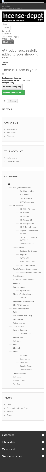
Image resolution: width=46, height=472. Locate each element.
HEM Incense (18, 206)
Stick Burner (24, 362)
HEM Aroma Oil (26, 220)
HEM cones (24, 213)
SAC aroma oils (26, 198)
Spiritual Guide (25, 291)
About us (9, 412)
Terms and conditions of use (17, 408)
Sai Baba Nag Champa (28, 251)
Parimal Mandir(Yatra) (21, 309)
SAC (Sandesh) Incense (22, 188)
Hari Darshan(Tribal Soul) (22, 316)
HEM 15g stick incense (28, 227)
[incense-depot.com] (23, 16)
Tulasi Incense (18, 276)
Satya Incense (18, 247)
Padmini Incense (19, 287)
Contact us (6, 6)
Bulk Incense (18, 319)
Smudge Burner (26, 366)
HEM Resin (24, 216)
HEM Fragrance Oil (27, 224)
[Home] (9, 184)
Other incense (18, 327)
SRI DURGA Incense (21, 305)
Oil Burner (24, 355)
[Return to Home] (4, 101)
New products (11, 129)
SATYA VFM (25, 258)
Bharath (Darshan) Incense (23, 294)
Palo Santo (17, 341)
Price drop (10, 136)
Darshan (23, 298)
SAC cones (24, 195)
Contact (9, 415)
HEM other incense (27, 244)
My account (8, 449)
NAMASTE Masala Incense (23, 280)
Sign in (4, 4)
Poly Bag (16, 384)
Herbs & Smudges (20, 330)
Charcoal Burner (26, 370)
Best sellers (11, 133)
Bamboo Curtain (19, 380)
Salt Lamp (17, 377)
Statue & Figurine (19, 373)
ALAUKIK (16, 283)
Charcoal (16, 348)
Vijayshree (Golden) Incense (23, 301)
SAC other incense (27, 202)
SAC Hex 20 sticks (27, 191)
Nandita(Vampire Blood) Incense (25, 269)
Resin (15, 344)
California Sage (25, 334)
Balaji (15, 312)
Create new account (13, 161)
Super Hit (23, 255)
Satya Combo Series (28, 262)
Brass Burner (25, 359)
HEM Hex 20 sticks (27, 209)
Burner (15, 352)
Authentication (11, 158)
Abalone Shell (18, 337)
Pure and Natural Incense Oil (30, 273)
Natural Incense (19, 323)
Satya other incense (27, 265)
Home (8, 405)
